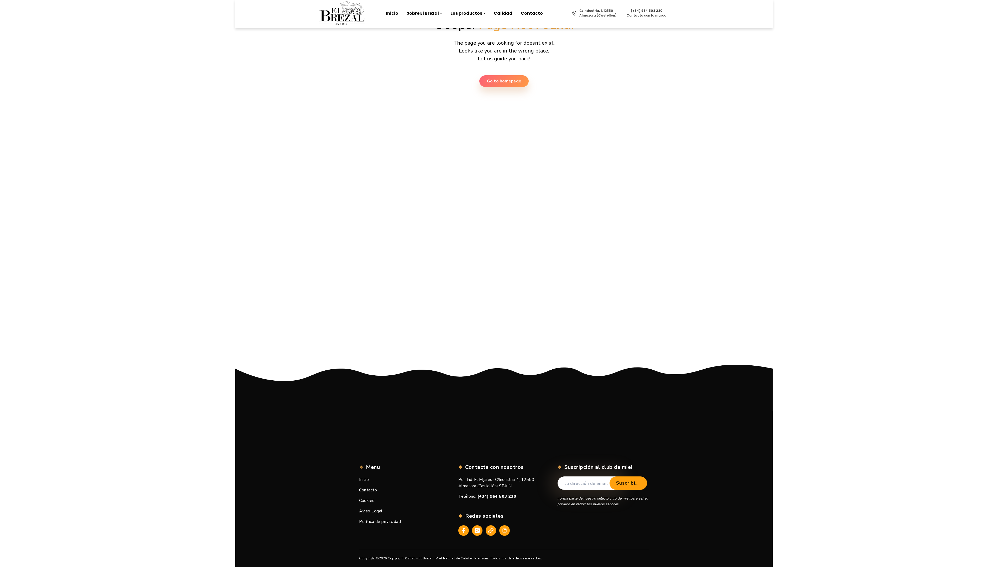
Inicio (364, 479)
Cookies (367, 500)
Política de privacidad (380, 521)
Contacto (368, 490)
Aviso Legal (371, 511)
